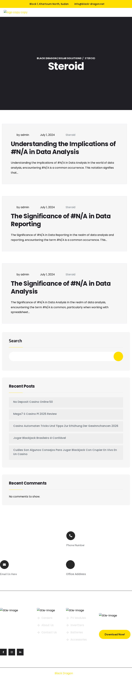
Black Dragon (64, 673)
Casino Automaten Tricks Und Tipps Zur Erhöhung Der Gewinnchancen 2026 (65, 426)
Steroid (70, 135)
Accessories (78, 640)
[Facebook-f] (3, 652)
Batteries (76, 632)
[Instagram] (11, 652)
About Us (47, 625)
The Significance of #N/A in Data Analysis (61, 287)
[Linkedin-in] (20, 652)
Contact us (49, 632)
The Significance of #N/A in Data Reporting (61, 220)
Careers (46, 618)
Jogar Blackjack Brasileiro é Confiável (39, 438)
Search (15, 341)
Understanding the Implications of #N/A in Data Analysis (63, 148)
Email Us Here (8, 574)
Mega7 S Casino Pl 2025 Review (35, 414)
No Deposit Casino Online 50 (33, 402)
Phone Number (75, 545)
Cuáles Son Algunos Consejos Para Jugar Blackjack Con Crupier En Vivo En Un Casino (65, 452)
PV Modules (78, 618)
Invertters (77, 625)
